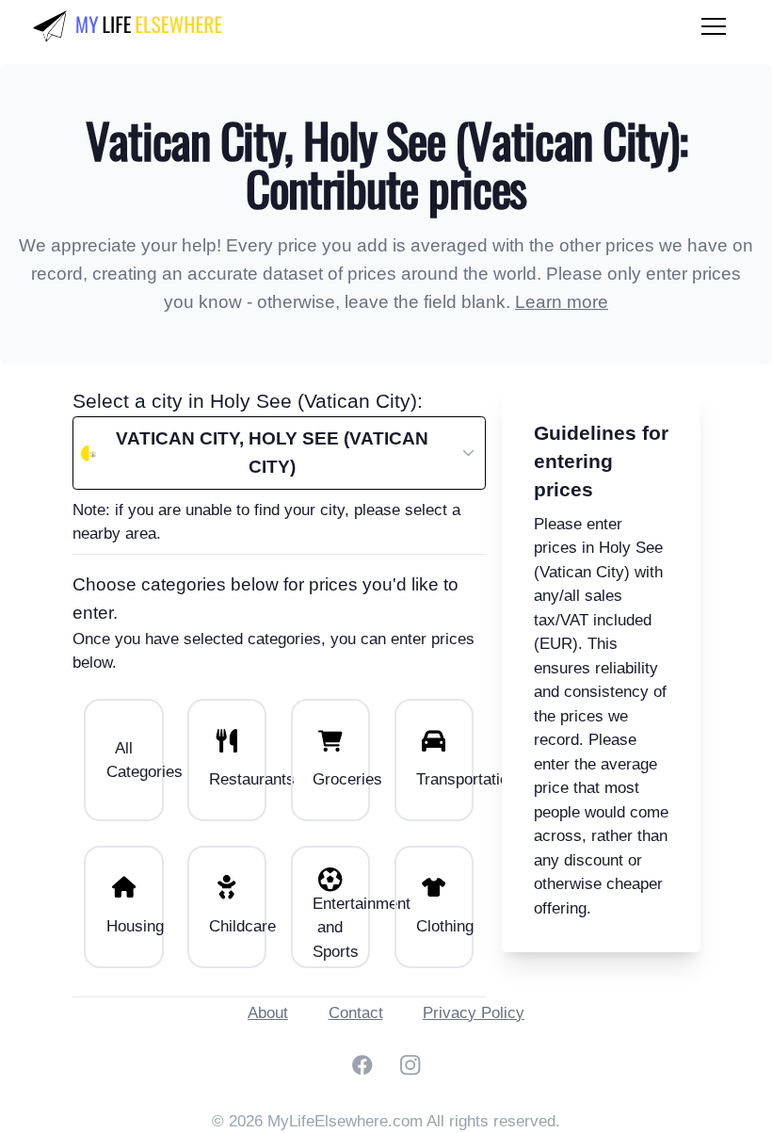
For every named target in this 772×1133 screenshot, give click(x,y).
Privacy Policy (473, 1013)
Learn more (561, 302)
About (268, 1013)
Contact (356, 1013)
